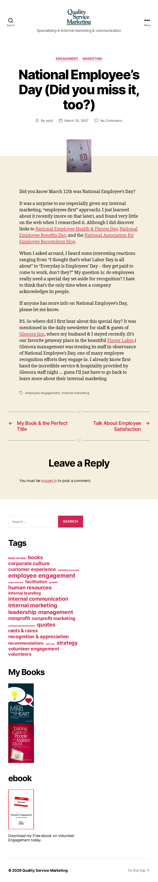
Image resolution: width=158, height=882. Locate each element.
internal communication (38, 599)
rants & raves (23, 631)
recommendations (26, 643)
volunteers (19, 654)
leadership (22, 612)
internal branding (24, 593)
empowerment (15, 582)
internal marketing (75, 393)
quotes (46, 624)
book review (17, 558)
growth (53, 582)
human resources (30, 587)
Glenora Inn (31, 334)
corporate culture (28, 563)
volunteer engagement (33, 648)
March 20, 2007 (76, 120)
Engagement (67, 59)
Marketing (92, 59)
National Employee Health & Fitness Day (76, 229)
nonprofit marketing (53, 618)
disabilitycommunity (68, 570)
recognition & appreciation (38, 636)
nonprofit (19, 618)
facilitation (36, 581)
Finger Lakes (120, 340)
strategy (67, 642)
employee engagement (42, 393)
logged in (49, 480)
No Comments (111, 120)
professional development (21, 625)
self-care (50, 644)
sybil (49, 120)
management (55, 612)
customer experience (32, 569)
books (35, 557)
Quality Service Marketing (44, 870)
